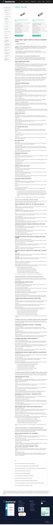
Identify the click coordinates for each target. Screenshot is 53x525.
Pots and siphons (7, 31)
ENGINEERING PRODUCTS (6, 19)
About (43, 1)
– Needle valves (7, 12)
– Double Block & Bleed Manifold (7, 53)
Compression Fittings (6, 29)
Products (27, 1)
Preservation (33, 1)
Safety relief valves (32, 504)
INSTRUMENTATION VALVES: (7, 10)
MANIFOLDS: (6, 35)
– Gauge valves (7, 14)
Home (22, 1)
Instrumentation (32, 509)
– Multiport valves (7, 16)
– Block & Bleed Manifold (7, 56)
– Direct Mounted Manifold (7, 47)
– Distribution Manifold (7, 38)
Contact (47, 1)
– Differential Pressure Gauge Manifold (7, 41)
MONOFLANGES (7, 21)
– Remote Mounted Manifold (7, 50)
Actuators (31, 506)
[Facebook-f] (42, 503)
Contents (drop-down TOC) (20, 43)
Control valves (32, 505)
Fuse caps (6, 33)
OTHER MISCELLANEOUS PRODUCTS (7, 59)
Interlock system (32, 510)
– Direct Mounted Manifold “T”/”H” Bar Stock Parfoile (7, 44)
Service (39, 1)
